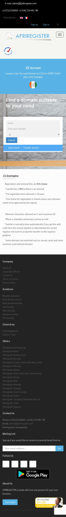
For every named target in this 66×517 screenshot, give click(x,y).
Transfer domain (31, 147)
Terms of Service (10, 279)
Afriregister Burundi (12, 358)
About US (7, 268)
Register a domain (11, 295)
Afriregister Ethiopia (12, 366)
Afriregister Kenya (11, 377)
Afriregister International (14, 347)
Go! (59, 448)
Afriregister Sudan (11, 395)
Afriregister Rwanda (12, 384)
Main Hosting (9, 310)
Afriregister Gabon (11, 369)
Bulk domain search (12, 299)
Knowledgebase (10, 331)
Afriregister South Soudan (15, 392)
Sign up (34, 24)
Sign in (46, 24)
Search (11, 140)
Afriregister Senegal (12, 388)
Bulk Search (14, 147)
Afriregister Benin (11, 351)
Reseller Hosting (10, 314)
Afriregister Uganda (12, 406)
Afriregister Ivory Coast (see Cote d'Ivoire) (22, 373)
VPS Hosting (8, 318)
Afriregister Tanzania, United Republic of (21, 399)
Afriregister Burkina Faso (14, 355)
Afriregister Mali (10, 381)
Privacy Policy (9, 282)
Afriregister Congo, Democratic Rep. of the (22, 362)
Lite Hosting (8, 307)
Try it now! (10, 502)
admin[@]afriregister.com (24, 3)
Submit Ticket (9, 334)
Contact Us (8, 275)
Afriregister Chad (10, 403)
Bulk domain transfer (12, 303)
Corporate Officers (11, 271)
